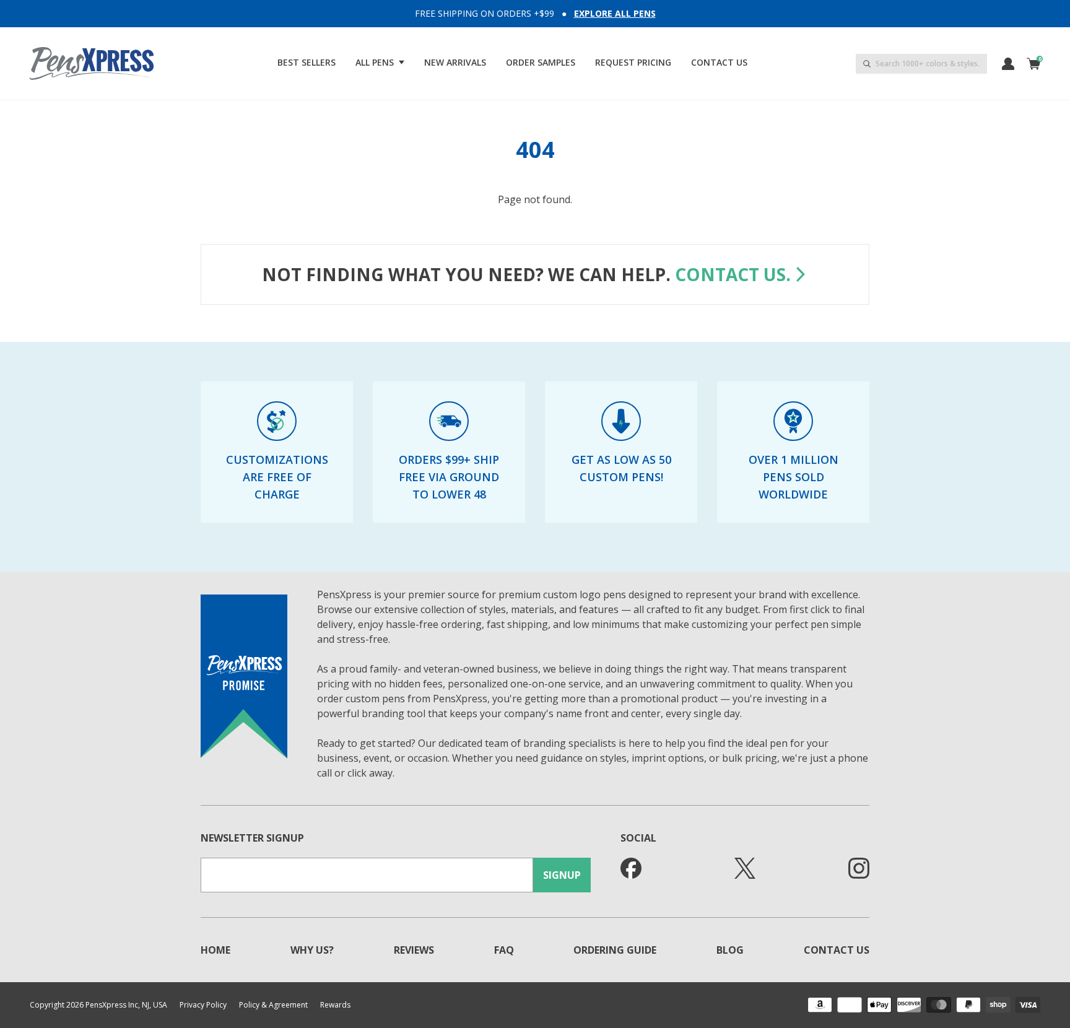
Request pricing (633, 62)
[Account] (1008, 64)
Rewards (335, 1005)
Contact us (719, 62)
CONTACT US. (733, 274)
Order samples (540, 62)
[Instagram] (858, 868)
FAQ (504, 950)
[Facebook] (631, 868)
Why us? (312, 950)
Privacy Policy (203, 1005)
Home (215, 950)
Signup (562, 875)
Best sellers (306, 62)
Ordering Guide (614, 950)
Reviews (414, 950)
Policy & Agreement (273, 1005)
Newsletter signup (252, 838)
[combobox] (921, 64)
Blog (730, 950)
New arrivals (455, 62)
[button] (379, 62)
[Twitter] (744, 868)
